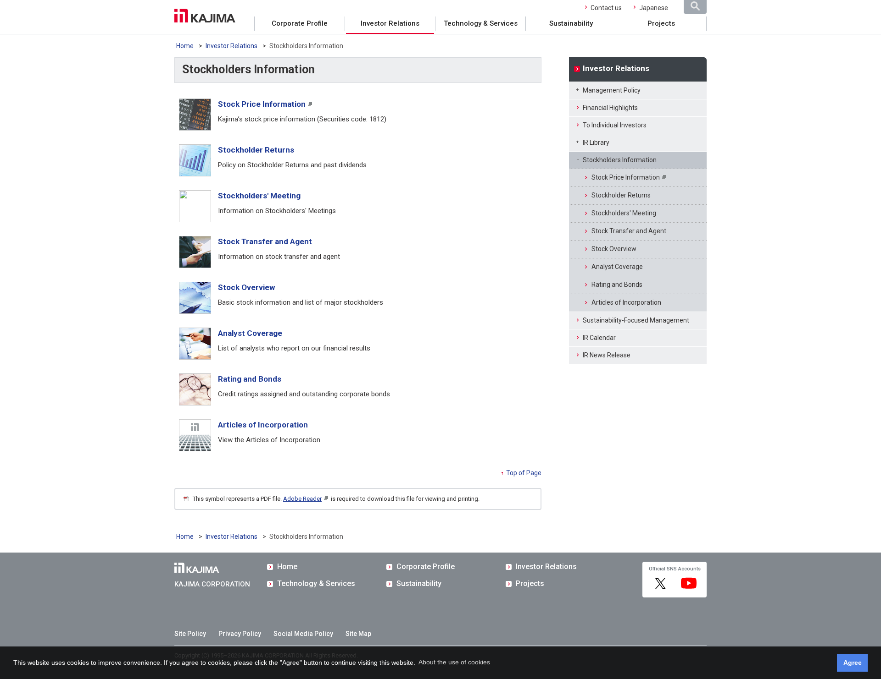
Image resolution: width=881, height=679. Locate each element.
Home (185, 45)
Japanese (653, 7)
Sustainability (571, 23)
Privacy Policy (239, 633)
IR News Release (606, 355)
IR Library (596, 142)
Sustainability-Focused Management (636, 320)
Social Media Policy (303, 633)
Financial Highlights (610, 107)
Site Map (358, 633)
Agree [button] (852, 662)
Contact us (606, 7)
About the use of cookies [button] (454, 662)
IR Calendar (599, 337)
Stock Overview (246, 287)
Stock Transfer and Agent (265, 241)
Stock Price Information (262, 104)
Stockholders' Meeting (259, 195)
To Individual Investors (615, 125)
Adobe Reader (302, 498)
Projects (661, 23)
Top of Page (523, 472)
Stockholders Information (620, 160)
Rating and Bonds (249, 378)
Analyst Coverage (250, 333)
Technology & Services (481, 23)
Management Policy (612, 90)
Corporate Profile (300, 23)
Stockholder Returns (256, 149)
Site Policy (190, 633)
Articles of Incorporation (263, 424)
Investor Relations (390, 23)
